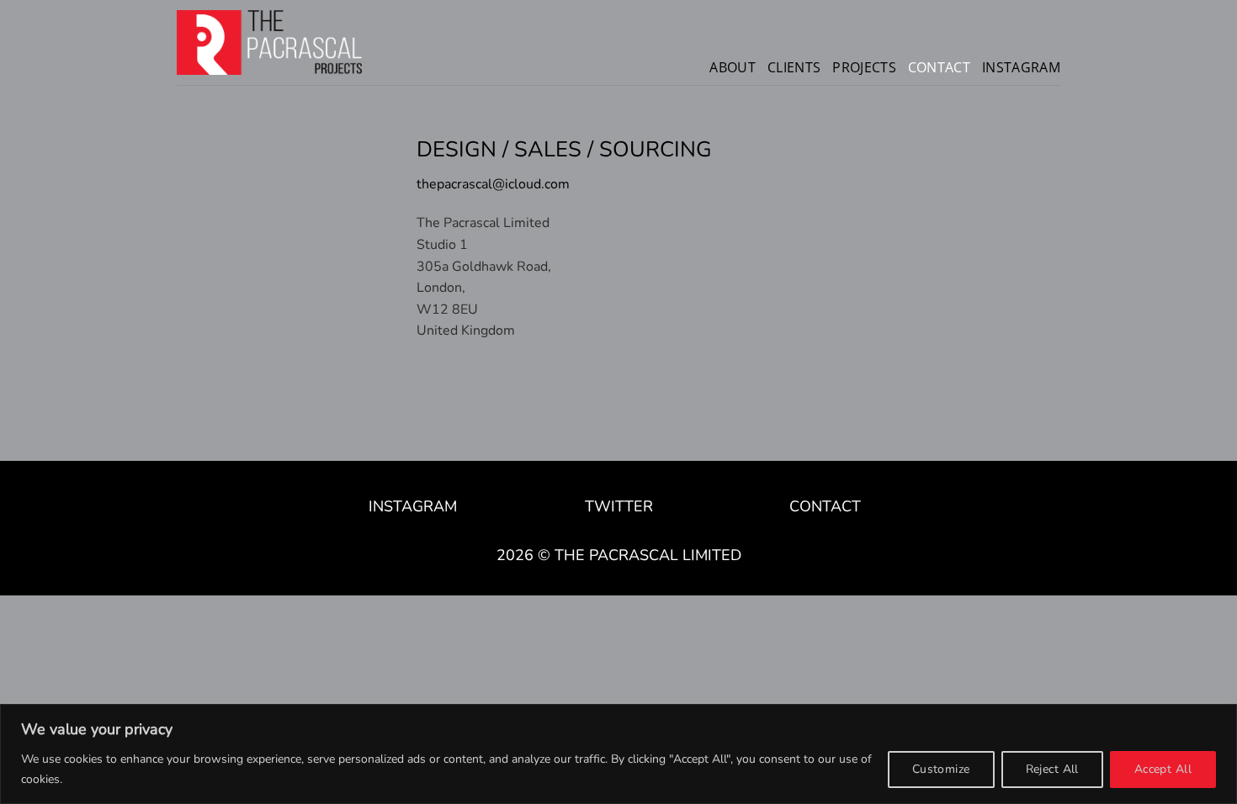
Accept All (1163, 769)
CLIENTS (793, 67)
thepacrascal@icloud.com (493, 184)
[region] (618, 754)
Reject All (1052, 769)
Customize (941, 769)
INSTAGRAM (1021, 67)
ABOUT (732, 67)
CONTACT (939, 67)
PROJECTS (864, 67)
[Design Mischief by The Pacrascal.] (269, 42)
